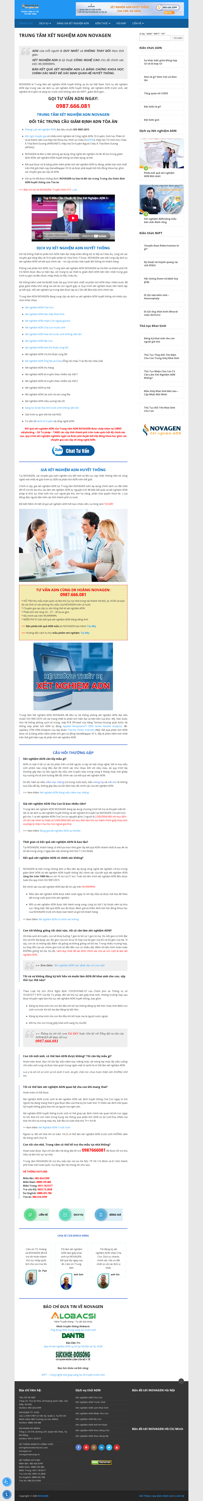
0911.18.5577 (34, 1438)
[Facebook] (78, 1447)
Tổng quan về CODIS (156, 93)
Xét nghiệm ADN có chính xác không (58, 919)
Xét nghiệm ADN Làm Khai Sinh (91, 1407)
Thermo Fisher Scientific (81, 730)
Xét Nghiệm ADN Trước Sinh (54, 1127)
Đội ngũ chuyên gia (36, 136)
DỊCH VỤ (78, 1214)
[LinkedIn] (101, 1447)
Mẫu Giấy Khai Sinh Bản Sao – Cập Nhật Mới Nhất (161, 392)
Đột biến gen (151, 119)
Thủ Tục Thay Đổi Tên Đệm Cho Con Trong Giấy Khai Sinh (161, 356)
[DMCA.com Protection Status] (101, 1462)
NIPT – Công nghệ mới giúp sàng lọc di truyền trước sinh (73, 1374)
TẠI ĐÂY (108, 504)
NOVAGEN (43, 1495)
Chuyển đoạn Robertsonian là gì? (161, 247)
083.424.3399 (34, 1407)
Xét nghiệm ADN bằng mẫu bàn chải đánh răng (160, 220)
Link (74, 189)
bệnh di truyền (45, 421)
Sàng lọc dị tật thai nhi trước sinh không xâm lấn (52, 407)
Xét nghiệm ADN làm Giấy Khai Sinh (44, 314)
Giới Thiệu (144, 1495)
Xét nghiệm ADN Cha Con (39, 307)
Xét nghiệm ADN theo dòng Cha (92, 1430)
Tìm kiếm (178, 38)
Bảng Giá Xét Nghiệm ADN (73, 23)
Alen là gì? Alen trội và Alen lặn (160, 78)
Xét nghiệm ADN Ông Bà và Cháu (43, 361)
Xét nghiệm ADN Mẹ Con (39, 341)
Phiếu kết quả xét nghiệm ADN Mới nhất (159, 174)
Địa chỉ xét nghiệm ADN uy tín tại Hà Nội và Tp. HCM (73, 1346)
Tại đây (91, 626)
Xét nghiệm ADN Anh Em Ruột (91, 1424)
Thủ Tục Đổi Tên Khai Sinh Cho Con (159, 409)
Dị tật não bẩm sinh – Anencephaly (156, 296)
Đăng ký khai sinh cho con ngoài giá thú (159, 340)
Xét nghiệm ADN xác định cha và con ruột (79, 965)
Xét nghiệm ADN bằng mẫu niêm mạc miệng (64, 792)
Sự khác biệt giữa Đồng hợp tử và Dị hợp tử (160, 62)
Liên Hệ (136, 23)
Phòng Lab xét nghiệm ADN (40, 129)
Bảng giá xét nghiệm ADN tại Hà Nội (60, 830)
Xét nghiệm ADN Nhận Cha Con (91, 1413)
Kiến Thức (101, 23)
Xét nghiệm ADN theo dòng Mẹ (91, 1436)
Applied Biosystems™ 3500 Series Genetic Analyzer (92, 726)
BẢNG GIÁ (115, 1214)
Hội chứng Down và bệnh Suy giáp (161, 280)
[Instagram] (94, 1447)
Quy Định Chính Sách (163, 1495)
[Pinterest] (86, 1447)
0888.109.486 (34, 1422)
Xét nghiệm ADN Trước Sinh (90, 1402)
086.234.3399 (34, 1480)
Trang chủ (26, 23)
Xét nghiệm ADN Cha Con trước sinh (45, 327)
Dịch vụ (44, 23)
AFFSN (90, 140)
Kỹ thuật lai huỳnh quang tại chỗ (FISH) (161, 263)
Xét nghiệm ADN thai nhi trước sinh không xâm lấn (53, 334)
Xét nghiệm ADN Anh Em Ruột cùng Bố (46, 347)
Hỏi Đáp (121, 23)
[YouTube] (117, 1447)
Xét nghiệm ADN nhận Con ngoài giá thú (47, 320)
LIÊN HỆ (43, 1214)
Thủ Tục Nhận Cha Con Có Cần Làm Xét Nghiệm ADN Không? (159, 375)
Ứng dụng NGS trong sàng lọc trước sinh (73, 1330)
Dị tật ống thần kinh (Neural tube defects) (161, 313)
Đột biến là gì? (152, 106)
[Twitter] (109, 1447)
